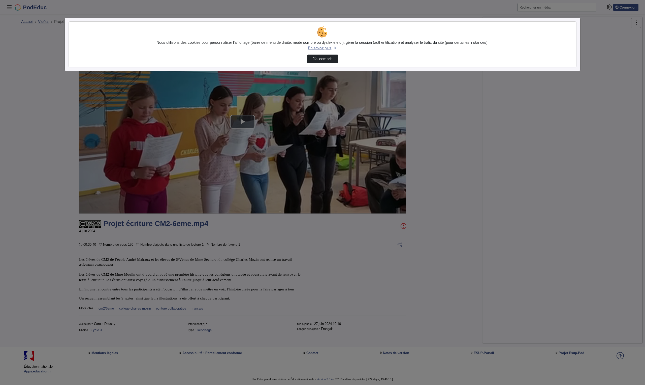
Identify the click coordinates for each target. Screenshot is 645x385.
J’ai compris (323, 59)
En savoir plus (319, 48)
